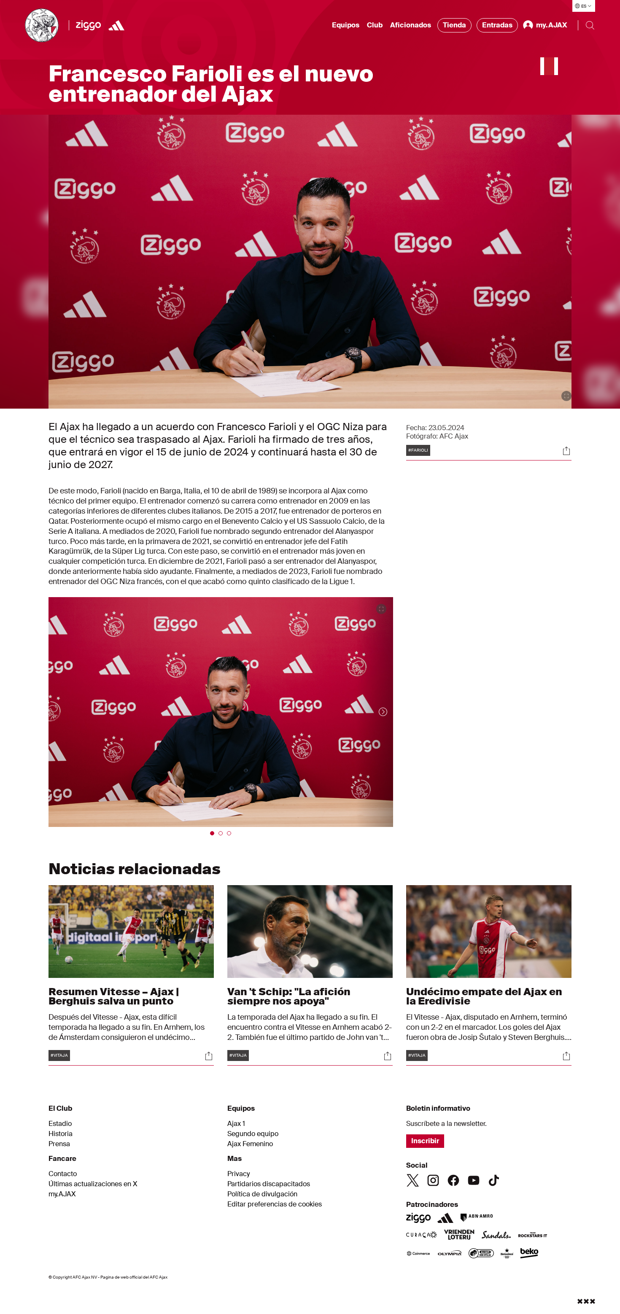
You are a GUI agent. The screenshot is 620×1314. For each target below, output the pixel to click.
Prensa (59, 1144)
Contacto (63, 1174)
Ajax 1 (236, 1124)
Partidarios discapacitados (268, 1184)
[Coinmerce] (418, 1254)
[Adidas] (116, 25)
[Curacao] (421, 1235)
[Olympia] (449, 1254)
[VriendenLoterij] (459, 1235)
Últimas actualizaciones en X (93, 1184)
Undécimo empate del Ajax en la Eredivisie (484, 996)
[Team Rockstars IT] (532, 1235)
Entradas (497, 25)
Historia (61, 1134)
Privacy (238, 1174)
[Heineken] (507, 1254)
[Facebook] (453, 1180)
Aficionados (410, 25)
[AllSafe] (481, 1254)
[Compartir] (566, 451)
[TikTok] (494, 1180)
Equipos (345, 25)
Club (375, 25)
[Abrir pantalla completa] (566, 396)
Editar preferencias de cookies (274, 1204)
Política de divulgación (262, 1194)
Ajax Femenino (250, 1144)
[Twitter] (413, 1180)
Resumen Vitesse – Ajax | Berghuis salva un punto (114, 996)
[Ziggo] (88, 25)
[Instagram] (433, 1180)
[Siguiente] (374, 712)
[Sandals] (496, 1235)
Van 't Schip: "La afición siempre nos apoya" (288, 996)
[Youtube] (473, 1180)
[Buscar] (590, 25)
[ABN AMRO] (476, 1218)
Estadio (60, 1124)
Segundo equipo (252, 1134)
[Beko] (529, 1254)
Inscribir (425, 1140)
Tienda (454, 25)
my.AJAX (62, 1194)
